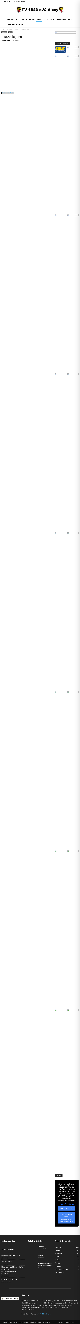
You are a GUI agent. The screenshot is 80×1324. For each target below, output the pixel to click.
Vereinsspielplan (8, 93)
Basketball (19, 24)
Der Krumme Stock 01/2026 (10, 1255)
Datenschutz (70, 1322)
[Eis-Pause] (32, 1249)
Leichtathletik (61, 19)
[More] (37, 45)
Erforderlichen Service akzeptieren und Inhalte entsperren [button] (66, 1218)
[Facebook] (3, 45)
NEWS (17, 19)
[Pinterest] (13, 45)
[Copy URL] (32, 45)
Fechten (45, 19)
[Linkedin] (23, 45)
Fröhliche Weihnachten (9, 1279)
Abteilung (9, 29)
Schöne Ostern (6, 1261)
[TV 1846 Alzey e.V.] (40, 10)
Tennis (39, 19)
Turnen (69, 19)
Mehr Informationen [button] (67, 1204)
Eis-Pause (41, 1246)
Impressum (61, 1322)
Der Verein (10, 19)
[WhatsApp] (18, 45)
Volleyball (10, 24)
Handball (24, 19)
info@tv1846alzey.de (44, 1314)
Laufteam (32, 19)
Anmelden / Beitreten (20, 1)
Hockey (52, 19)
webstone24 (7, 40)
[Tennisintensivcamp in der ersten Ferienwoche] (32, 1266)
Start (2, 29)
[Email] (27, 45)
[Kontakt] (32, 1257)
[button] (76, 19)
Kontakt (40, 1255)
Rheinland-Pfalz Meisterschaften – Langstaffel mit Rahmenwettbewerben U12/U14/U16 (13, 1270)
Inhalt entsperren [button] (66, 1208)
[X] (8, 45)
